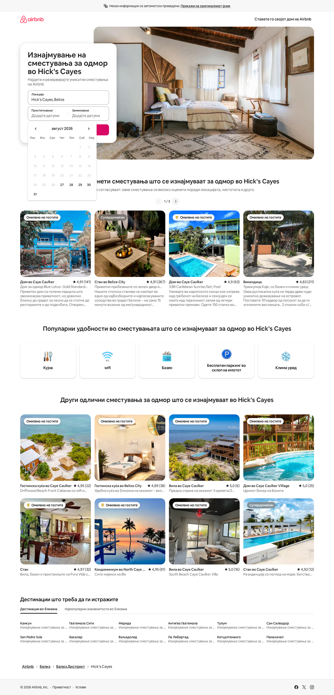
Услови (80, 687)
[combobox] (68, 99)
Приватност (62, 687)
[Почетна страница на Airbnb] (32, 19)
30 (89, 185)
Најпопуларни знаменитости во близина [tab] (96, 609)
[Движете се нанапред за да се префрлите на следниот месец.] (88, 128)
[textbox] (48, 115)
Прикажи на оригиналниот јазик (205, 6)
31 (35, 194)
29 (80, 185)
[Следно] (175, 201)
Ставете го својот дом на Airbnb (283, 19)
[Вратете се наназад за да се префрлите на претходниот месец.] (35, 128)
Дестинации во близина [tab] (38, 609)
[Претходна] (158, 201)
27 (62, 185)
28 (71, 185)
